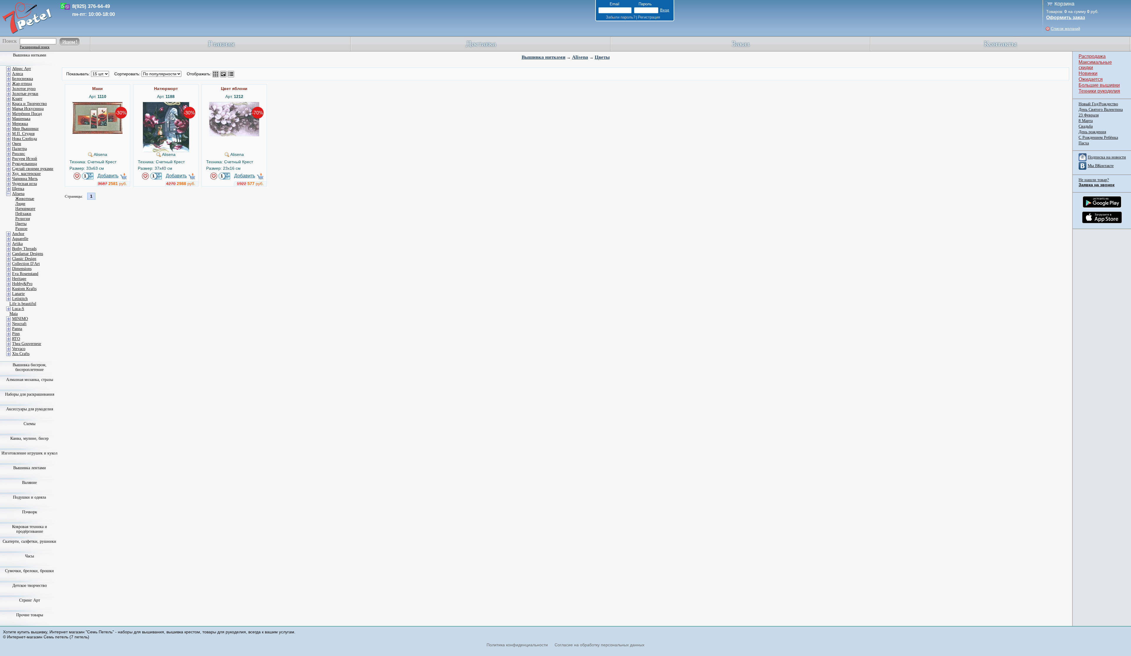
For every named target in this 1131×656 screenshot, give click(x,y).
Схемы (29, 424)
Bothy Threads (24, 249)
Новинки (1088, 73)
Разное (21, 229)
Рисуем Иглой (24, 158)
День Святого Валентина (1101, 109)
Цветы (602, 57)
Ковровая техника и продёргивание (29, 529)
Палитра (19, 148)
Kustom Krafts (24, 289)
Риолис (18, 153)
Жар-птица (22, 83)
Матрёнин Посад (27, 113)
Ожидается (1091, 79)
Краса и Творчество (29, 103)
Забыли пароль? (620, 17)
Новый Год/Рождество (1098, 104)
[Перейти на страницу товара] (97, 104)
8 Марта (1086, 121)
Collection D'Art (26, 264)
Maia (13, 314)
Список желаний (1065, 28)
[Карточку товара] (215, 74)
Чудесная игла (24, 184)
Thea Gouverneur (26, 344)
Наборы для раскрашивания (29, 394)
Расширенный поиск (34, 47)
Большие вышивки (1099, 85)
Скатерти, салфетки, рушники (29, 541)
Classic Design (24, 259)
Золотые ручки (25, 93)
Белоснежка (22, 78)
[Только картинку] (223, 74)
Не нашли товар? (1094, 180)
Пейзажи (23, 214)
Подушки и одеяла (29, 497)
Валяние (29, 482)
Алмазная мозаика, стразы (29, 379)
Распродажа (1092, 56)
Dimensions (22, 269)
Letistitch (20, 299)
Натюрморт (25, 209)
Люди (20, 204)
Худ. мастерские (26, 174)
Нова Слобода (24, 138)
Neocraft (19, 324)
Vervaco (18, 349)
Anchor (18, 234)
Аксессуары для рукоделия (29, 409)
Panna (17, 329)
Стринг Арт (29, 600)
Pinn (16, 334)
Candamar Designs (27, 254)
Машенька (21, 118)
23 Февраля (1089, 115)
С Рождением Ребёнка (1098, 137)
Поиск (9, 41)
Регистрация (649, 17)
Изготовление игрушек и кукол (29, 453)
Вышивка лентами (29, 468)
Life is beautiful (22, 304)
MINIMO (20, 319)
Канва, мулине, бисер (29, 438)
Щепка (18, 189)
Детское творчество (29, 585)
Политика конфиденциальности (517, 644)
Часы (29, 556)
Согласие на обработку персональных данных (599, 644)
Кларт (17, 98)
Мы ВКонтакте (1101, 166)
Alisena (580, 57)
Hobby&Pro (22, 284)
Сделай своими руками (32, 169)
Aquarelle (20, 239)
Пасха (1084, 143)
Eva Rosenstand (25, 274)
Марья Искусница (28, 108)
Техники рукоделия (1099, 91)
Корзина (1064, 4)
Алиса (17, 73)
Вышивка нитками (544, 57)
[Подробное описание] (231, 74)
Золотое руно (24, 88)
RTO (16, 339)
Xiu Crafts (20, 354)
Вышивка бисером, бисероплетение (30, 367)
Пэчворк (29, 512)
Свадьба (1086, 126)
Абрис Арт (21, 68)
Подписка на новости (1107, 157)
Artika (17, 244)
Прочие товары (29, 615)
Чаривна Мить (25, 179)
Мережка (20, 123)
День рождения (1092, 132)
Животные (24, 199)
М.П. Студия (23, 133)
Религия (22, 219)
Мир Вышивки (25, 128)
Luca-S (18, 309)
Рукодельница (24, 163)
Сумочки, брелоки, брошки (29, 571)
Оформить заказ (1065, 17)
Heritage (19, 279)
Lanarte (18, 294)
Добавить (107, 175)
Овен (16, 143)
